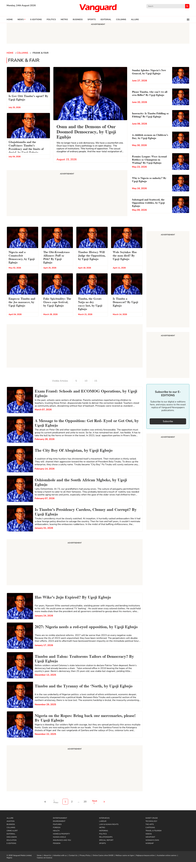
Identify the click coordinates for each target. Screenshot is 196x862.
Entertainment (60, 818)
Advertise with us (60, 855)
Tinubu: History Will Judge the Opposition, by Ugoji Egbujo (91, 255)
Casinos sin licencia (44, 858)
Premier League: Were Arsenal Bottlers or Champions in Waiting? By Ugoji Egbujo (149, 159)
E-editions (36, 19)
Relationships (105, 837)
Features (57, 824)
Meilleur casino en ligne (125, 855)
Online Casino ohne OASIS (103, 855)
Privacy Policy (85, 855)
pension (56, 843)
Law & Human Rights (108, 824)
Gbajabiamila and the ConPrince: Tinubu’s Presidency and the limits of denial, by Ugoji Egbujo (26, 147)
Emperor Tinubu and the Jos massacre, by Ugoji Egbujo (22, 302)
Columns (121, 19)
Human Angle (59, 837)
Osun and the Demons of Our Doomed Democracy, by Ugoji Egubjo (86, 131)
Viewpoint (150, 837)
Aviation (10, 821)
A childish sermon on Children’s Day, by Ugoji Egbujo (150, 136)
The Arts (149, 824)
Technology (151, 821)
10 (86, 380)
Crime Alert (12, 831)
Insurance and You (62, 840)
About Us (47, 855)
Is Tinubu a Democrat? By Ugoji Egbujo (125, 302)
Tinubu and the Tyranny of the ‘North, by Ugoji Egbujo (83, 686)
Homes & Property (61, 834)
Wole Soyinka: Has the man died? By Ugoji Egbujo (125, 255)
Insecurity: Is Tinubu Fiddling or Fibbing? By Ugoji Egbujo (150, 114)
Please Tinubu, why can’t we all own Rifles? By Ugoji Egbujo (149, 93)
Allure (10, 818)
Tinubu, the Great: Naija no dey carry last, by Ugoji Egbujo (90, 303)
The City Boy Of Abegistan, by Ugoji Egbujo (73, 450)
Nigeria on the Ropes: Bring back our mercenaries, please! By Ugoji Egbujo (85, 717)
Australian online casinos (166, 855)
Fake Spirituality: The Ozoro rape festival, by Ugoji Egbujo (57, 302)
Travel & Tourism (153, 831)
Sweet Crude (151, 818)
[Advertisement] (74, 563)
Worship (149, 843)
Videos (148, 834)
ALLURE (135, 19)
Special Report (106, 840)
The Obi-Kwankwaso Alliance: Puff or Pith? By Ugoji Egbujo (56, 257)
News (21, 19)
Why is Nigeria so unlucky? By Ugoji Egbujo (149, 179)
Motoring (103, 831)
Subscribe (168, 421)
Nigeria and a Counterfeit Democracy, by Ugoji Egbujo (22, 257)
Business (78, 19)
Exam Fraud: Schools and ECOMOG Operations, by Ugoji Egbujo (86, 393)
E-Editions (11, 843)
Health (56, 831)
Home (10, 19)
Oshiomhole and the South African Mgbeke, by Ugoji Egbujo (81, 481)
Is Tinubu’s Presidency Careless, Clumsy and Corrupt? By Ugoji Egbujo (86, 511)
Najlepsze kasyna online (145, 855)
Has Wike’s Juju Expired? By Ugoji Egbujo (73, 597)
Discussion (12, 837)
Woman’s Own (152, 840)
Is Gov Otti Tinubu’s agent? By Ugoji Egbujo (28, 97)
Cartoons (150, 827)
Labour (102, 821)
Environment (59, 821)
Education (12, 840)
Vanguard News (98, 8)
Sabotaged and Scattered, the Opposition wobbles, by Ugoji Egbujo (148, 202)
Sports (92, 19)
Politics (51, 19)
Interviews (104, 818)
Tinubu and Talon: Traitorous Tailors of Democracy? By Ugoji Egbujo (84, 658)
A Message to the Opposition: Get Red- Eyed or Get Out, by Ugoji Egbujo (87, 422)
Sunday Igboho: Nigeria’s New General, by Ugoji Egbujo (149, 71)
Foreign (56, 827)
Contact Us (73, 855)
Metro (64, 19)
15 (95, 380)
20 (85, 801)
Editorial (106, 19)
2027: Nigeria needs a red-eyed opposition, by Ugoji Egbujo (86, 626)
